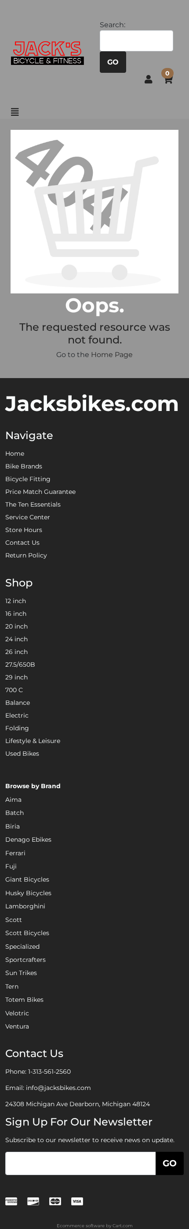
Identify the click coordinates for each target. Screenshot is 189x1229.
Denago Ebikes (28, 839)
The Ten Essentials (33, 504)
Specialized (22, 946)
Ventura (17, 1026)
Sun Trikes (21, 973)
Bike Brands (23, 466)
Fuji (11, 866)
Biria (12, 826)
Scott (13, 920)
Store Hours (23, 530)
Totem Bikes (24, 1000)
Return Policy (26, 555)
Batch (14, 813)
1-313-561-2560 (49, 1071)
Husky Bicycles (28, 893)
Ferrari (15, 853)
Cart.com (123, 1226)
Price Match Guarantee (40, 492)
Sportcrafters (25, 960)
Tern (11, 986)
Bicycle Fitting (28, 479)
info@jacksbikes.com (58, 1088)
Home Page (112, 354)
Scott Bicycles (27, 933)
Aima (13, 800)
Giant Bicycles (27, 879)
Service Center (27, 517)
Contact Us (22, 543)
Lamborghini (25, 906)
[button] (149, 79)
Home (14, 453)
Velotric (17, 1013)
